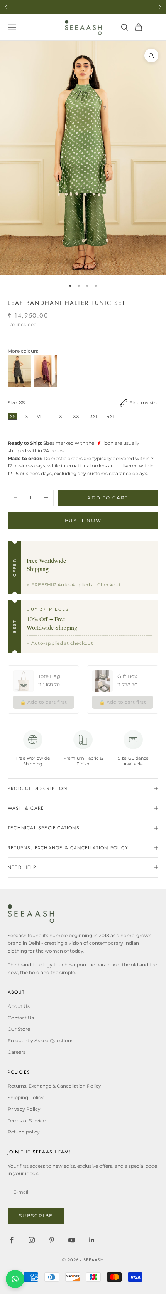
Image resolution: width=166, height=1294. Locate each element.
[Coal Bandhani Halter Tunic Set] (19, 371)
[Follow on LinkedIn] (92, 1240)
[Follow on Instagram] (32, 1240)
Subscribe (36, 1216)
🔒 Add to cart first (43, 702)
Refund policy (24, 1132)
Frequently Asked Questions (40, 1040)
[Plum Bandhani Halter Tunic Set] (45, 371)
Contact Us (21, 1018)
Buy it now (83, 520)
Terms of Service (27, 1120)
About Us (19, 1006)
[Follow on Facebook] (11, 1240)
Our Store (19, 1029)
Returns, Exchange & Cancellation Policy (54, 1086)
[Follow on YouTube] (72, 1240)
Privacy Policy (24, 1109)
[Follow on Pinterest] (52, 1240)
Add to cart (107, 498)
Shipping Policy (26, 1097)
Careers (16, 1052)
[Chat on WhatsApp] (15, 1279)
